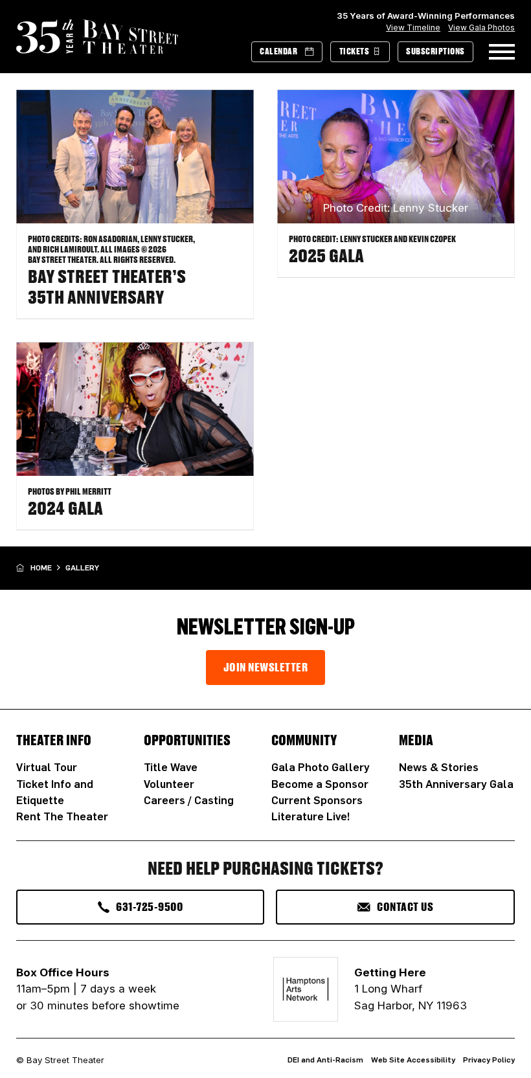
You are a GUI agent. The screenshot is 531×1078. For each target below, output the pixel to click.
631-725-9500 (149, 906)
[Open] (502, 52)
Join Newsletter (265, 666)
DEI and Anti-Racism (325, 1059)
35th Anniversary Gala (456, 784)
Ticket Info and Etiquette (54, 792)
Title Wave (171, 767)
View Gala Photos (481, 27)
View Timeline (413, 27)
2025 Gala (326, 255)
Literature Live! (310, 816)
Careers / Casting (189, 800)
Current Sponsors (317, 800)
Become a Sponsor (319, 784)
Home (41, 567)
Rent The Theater (62, 816)
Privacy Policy (489, 1059)
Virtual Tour (46, 767)
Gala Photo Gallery (320, 767)
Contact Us (405, 906)
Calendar (278, 51)
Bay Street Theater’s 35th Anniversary (107, 286)
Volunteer (169, 784)
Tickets (354, 51)
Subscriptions (435, 51)
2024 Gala (65, 507)
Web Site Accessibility (413, 1059)
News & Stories (439, 767)
